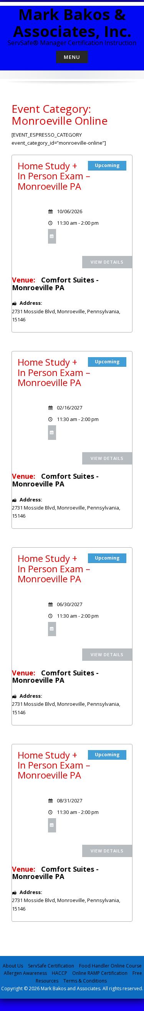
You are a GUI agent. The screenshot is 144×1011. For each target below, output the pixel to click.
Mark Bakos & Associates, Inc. (72, 22)
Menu (72, 56)
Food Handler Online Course (110, 966)
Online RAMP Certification (99, 973)
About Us (13, 966)
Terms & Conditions (85, 981)
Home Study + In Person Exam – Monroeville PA (54, 175)
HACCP (59, 973)
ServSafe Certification (51, 966)
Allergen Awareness (25, 973)
